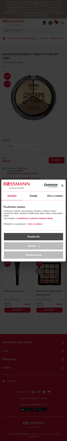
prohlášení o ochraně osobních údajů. (35, 218)
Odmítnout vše (34, 255)
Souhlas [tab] (12, 195)
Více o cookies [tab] (55, 195)
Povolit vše (34, 236)
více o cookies (35, 224)
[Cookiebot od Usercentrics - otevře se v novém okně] (44, 185)
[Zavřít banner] (62, 185)
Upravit (32, 246)
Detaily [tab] (33, 195)
